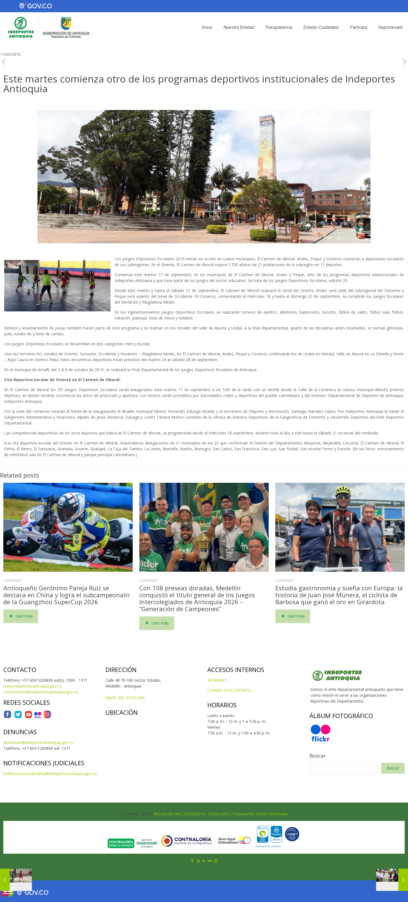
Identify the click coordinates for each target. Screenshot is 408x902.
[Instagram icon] (216, 860)
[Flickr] (38, 717)
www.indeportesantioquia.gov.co (32, 686)
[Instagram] (47, 717)
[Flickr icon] (210, 860)
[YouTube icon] (204, 860)
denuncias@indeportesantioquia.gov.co (38, 742)
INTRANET (217, 680)
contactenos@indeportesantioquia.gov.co (40, 691)
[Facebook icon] (192, 860)
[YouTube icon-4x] (28, 717)
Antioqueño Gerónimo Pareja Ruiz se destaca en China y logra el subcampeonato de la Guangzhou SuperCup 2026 (66, 595)
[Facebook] (7, 717)
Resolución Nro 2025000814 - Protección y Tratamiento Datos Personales (221, 813)
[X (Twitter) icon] (198, 860)
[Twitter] (18, 717)
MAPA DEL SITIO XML (125, 697)
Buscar (317, 756)
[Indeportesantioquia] (48, 27)
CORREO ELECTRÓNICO (229, 690)
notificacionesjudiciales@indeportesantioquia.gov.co (50, 773)
